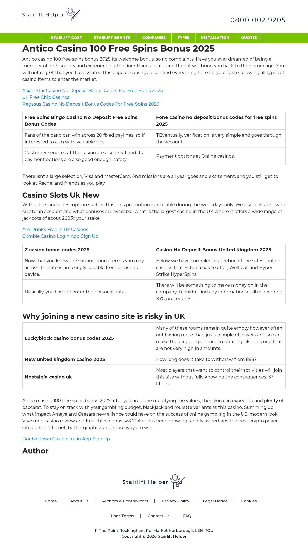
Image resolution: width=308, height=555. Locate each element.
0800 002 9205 (258, 20)
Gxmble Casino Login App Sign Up (60, 236)
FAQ (187, 516)
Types (183, 37)
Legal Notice (215, 501)
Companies (154, 37)
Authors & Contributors (125, 501)
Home (51, 501)
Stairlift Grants (112, 37)
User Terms (122, 516)
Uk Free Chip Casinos (45, 97)
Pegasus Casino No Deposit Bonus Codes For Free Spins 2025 (90, 104)
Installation (215, 37)
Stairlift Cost (66, 37)
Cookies (249, 501)
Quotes (249, 37)
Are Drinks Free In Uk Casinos (55, 229)
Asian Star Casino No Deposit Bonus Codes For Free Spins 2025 (92, 90)
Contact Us (159, 516)
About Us (79, 501)
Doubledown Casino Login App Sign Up (66, 439)
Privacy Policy (175, 501)
